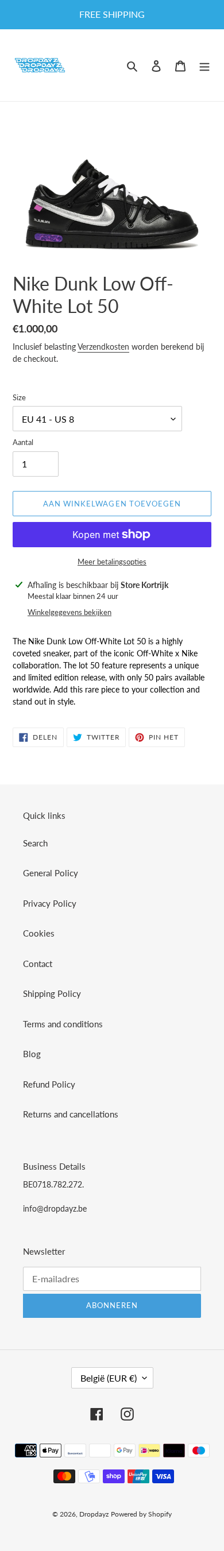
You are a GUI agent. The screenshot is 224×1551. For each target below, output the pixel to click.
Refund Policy (49, 1084)
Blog (32, 1054)
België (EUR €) (108, 1377)
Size (19, 397)
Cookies (39, 933)
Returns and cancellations (70, 1114)
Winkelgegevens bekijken (69, 612)
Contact (37, 963)
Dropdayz (94, 1514)
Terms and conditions (63, 1024)
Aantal (23, 442)
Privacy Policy (49, 903)
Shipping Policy (52, 993)
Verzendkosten (103, 346)
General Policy (50, 873)
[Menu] (204, 65)
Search (35, 843)
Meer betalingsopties (112, 561)
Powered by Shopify (141, 1514)
